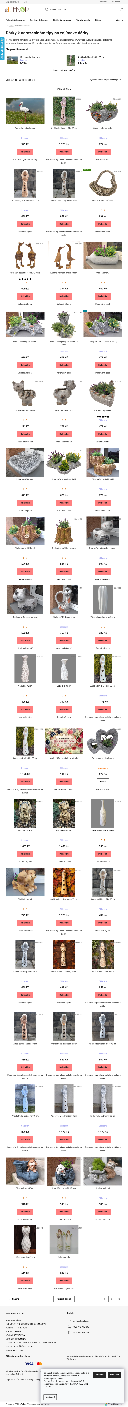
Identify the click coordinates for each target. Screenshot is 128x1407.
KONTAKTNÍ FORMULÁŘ (16, 1328)
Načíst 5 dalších (64, 1299)
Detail (103, 781)
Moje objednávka (12, 2)
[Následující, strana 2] (111, 1299)
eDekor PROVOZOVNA (15, 1335)
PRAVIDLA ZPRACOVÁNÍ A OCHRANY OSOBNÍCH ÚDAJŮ (31, 1343)
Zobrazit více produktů (63, 70)
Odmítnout (99, 1374)
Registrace (116, 2)
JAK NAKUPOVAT (13, 1331)
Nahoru (15, 1299)
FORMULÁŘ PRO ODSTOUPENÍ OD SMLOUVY (26, 1324)
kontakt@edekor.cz (81, 1321)
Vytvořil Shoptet (115, 1404)
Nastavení (50, 1397)
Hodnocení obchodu (15, 1350)
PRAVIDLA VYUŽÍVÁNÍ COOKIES (20, 1346)
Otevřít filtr (64, 89)
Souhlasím (114, 1374)
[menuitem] (15, 20)
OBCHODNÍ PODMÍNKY (16, 1339)
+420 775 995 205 (81, 1327)
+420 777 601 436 (81, 1332)
